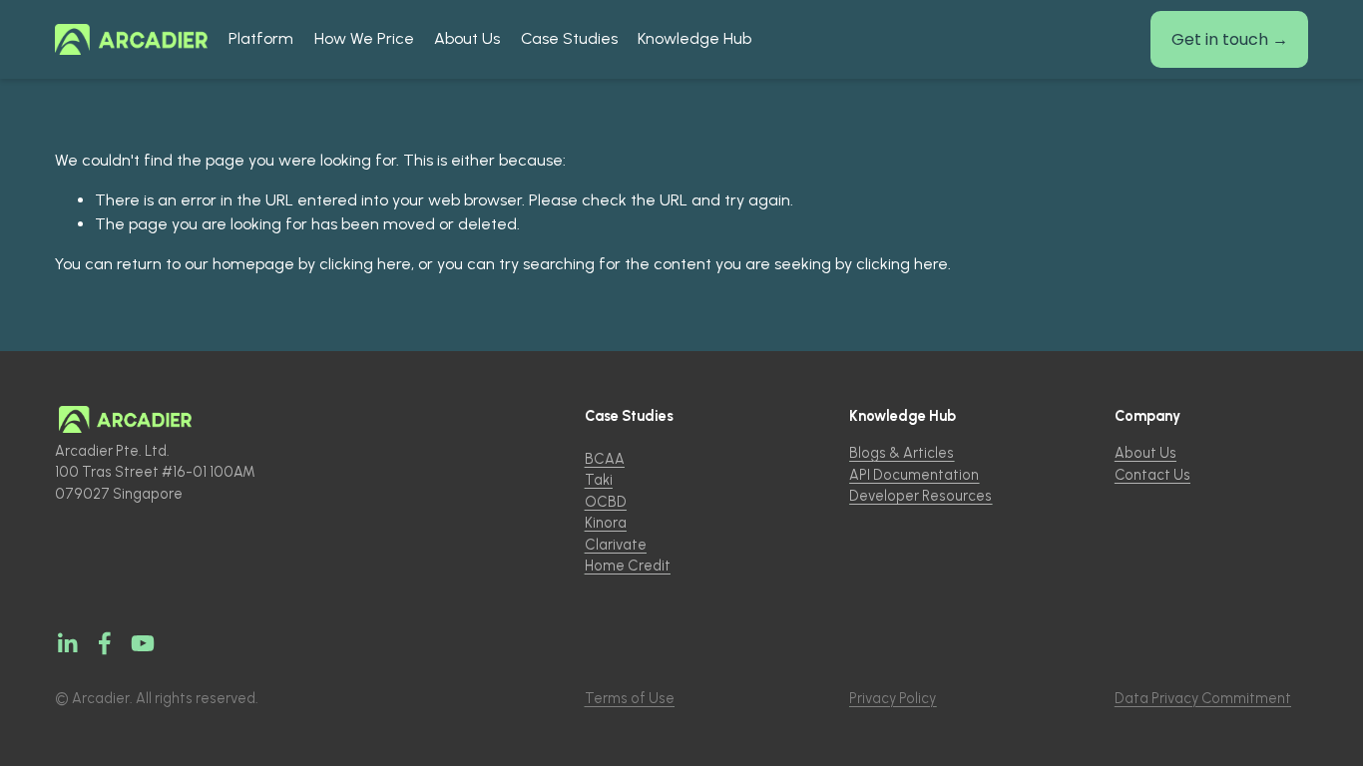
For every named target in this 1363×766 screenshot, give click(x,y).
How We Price (364, 38)
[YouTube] (143, 643)
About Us (467, 38)
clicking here (365, 263)
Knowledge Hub (694, 38)
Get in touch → (1229, 39)
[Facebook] (105, 643)
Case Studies (569, 38)
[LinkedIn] (67, 643)
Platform (260, 38)
